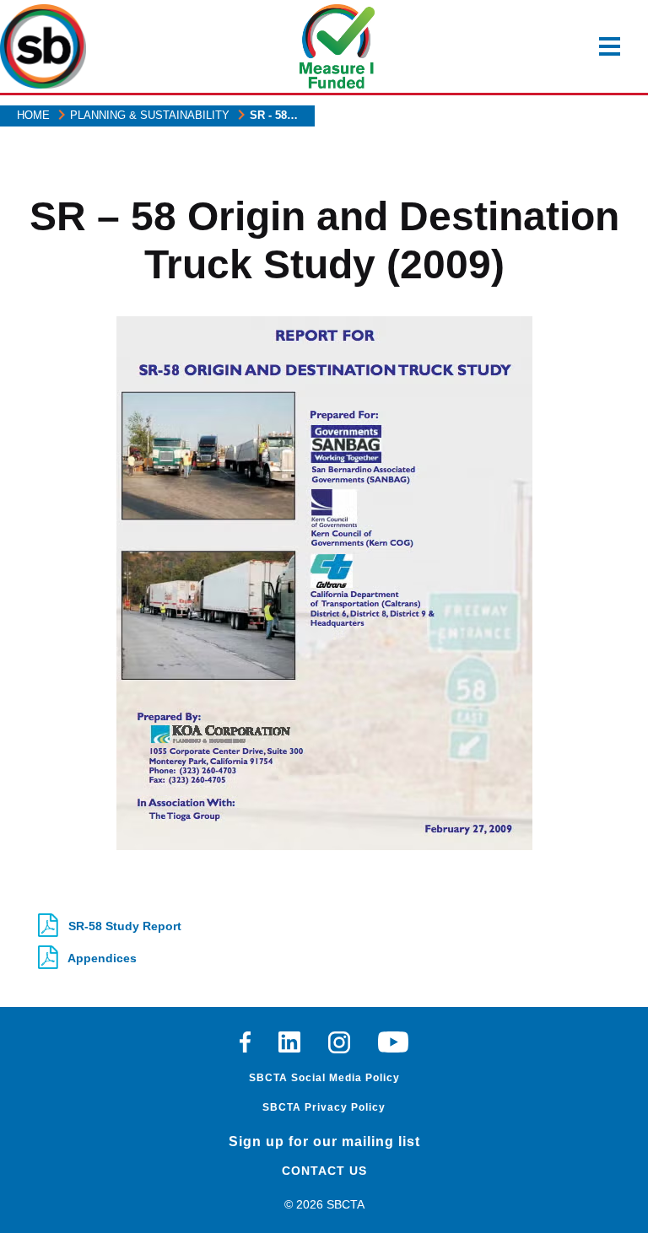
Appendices (101, 958)
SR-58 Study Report (123, 926)
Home (33, 115)
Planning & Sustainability (150, 115)
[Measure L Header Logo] (337, 46)
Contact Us (324, 1170)
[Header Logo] (43, 46)
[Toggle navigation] (609, 46)
